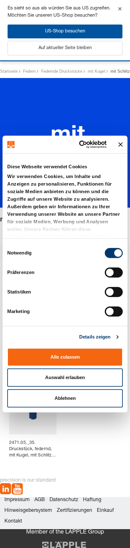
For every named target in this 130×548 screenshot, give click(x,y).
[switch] (114, 272)
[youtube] (17, 490)
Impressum (17, 500)
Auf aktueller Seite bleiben (65, 48)
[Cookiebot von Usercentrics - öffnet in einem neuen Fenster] (80, 144)
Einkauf (105, 510)
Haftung (92, 500)
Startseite (9, 71)
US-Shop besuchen (65, 31)
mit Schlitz (120, 71)
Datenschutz (64, 500)
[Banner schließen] (120, 144)
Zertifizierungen (74, 510)
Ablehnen (65, 398)
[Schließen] (120, 9)
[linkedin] (5, 490)
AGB (39, 500)
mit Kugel (96, 71)
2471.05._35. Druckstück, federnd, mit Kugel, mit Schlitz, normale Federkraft (31, 450)
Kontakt (13, 521)
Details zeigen (94, 336)
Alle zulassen (65, 357)
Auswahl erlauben (65, 377)
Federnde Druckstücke (61, 71)
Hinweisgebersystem (28, 510)
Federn (29, 71)
